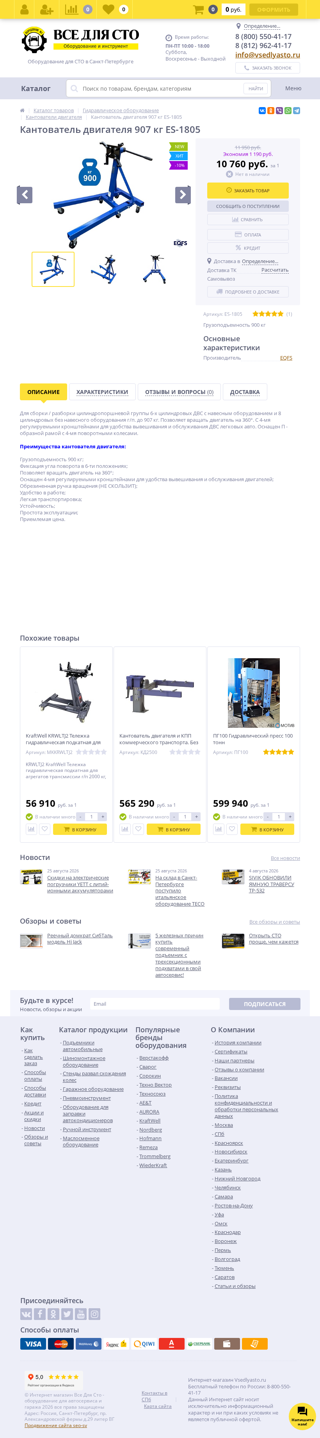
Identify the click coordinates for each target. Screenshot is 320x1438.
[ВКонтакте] (262, 110)
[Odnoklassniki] (53, 1314)
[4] (274, 314)
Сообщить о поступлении (247, 206)
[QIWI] (144, 1344)
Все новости (285, 858)
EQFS (286, 357)
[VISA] (33, 1344)
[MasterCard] (61, 1344)
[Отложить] (44, 829)
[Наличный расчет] (227, 1344)
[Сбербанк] (199, 1344)
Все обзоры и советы (274, 922)
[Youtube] (81, 1314)
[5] (280, 314)
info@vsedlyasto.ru (267, 54)
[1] (255, 314)
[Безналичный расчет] (255, 1344)
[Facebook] (40, 1314)
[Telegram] (296, 110)
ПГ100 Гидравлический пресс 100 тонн (253, 739)
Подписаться (265, 1004)
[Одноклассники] (270, 110)
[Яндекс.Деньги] (116, 1344)
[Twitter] (67, 1314)
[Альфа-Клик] (172, 1344)
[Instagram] (94, 1314)
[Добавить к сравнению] (31, 829)
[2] (262, 314)
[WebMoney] (88, 1344)
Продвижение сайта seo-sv (56, 1425)
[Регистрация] (46, 9)
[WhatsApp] (288, 110)
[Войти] (24, 9)
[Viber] (279, 110)
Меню (293, 88)
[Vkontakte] (26, 1314)
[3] (268, 314)
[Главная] (22, 110)
